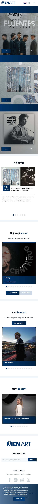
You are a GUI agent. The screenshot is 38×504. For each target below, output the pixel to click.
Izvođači (26, 293)
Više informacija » (22, 494)
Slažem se (19, 498)
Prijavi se (32, 459)
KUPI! (6, 100)
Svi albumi (13, 293)
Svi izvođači (19, 323)
